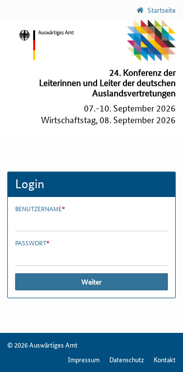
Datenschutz (126, 359)
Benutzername (40, 208)
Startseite (161, 10)
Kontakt (165, 359)
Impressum (84, 359)
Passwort (32, 243)
